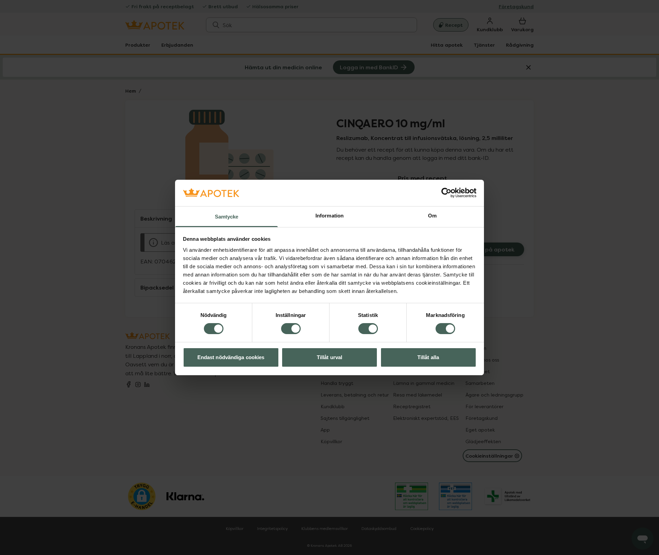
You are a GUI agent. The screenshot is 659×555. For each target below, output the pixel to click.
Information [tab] (329, 216)
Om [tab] (432, 216)
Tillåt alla (428, 357)
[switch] (291, 328)
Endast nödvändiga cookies (231, 357)
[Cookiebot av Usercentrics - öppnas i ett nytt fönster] (446, 193)
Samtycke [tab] (227, 217)
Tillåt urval (329, 357)
